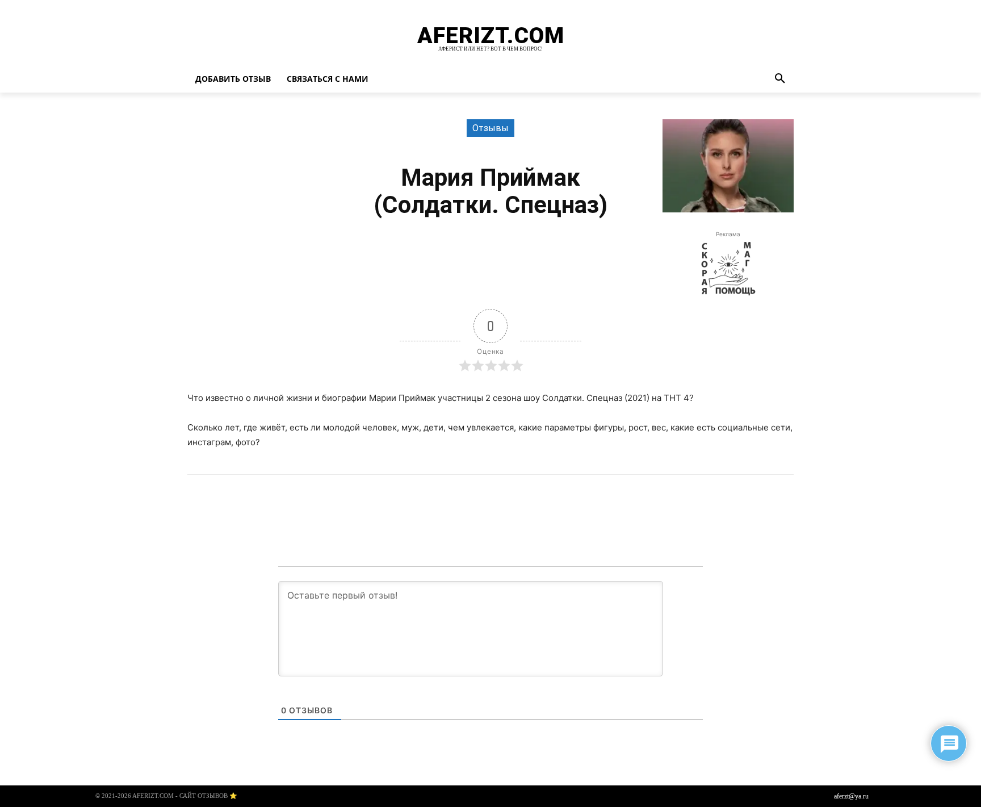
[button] (780, 79)
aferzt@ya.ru (851, 796)
